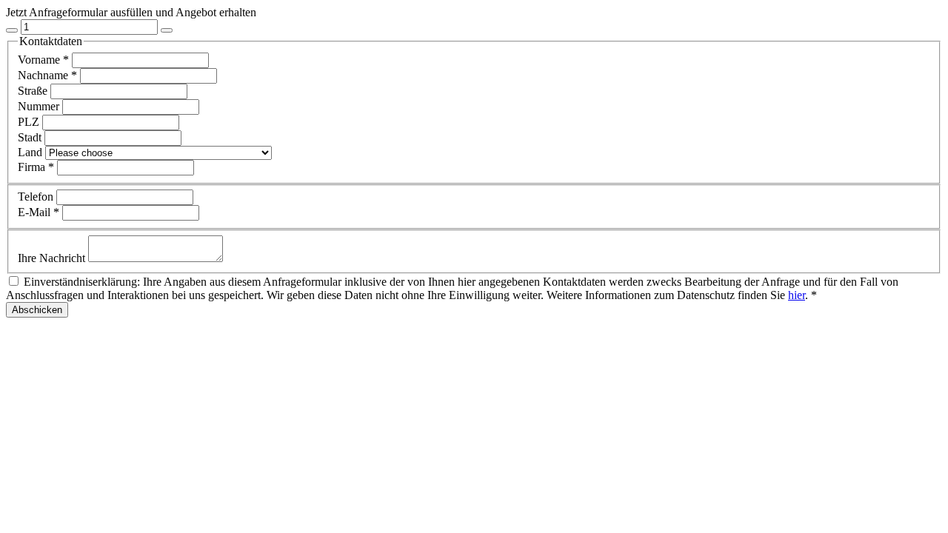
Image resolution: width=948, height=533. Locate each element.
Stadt (31, 137)
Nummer (40, 106)
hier (796, 295)
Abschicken (37, 309)
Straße (34, 90)
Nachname (47, 75)
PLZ (30, 121)
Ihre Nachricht (53, 258)
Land (31, 152)
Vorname (43, 59)
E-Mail (38, 212)
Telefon (37, 196)
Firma (36, 167)
